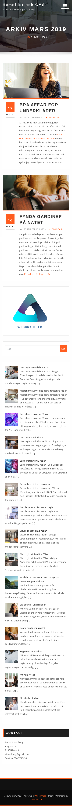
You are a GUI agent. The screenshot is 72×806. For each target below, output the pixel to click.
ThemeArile (36, 799)
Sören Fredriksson (33, 229)
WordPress (40, 795)
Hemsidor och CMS (24, 5)
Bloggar (54, 117)
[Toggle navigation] (65, 6)
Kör (63, 348)
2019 (36, 36)
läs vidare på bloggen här (37, 274)
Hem (27, 36)
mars (44, 36)
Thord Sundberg (32, 117)
